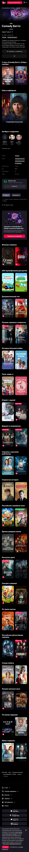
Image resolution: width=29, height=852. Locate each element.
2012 (5, 35)
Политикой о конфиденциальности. (12, 843)
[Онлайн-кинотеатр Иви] (4, 2)
